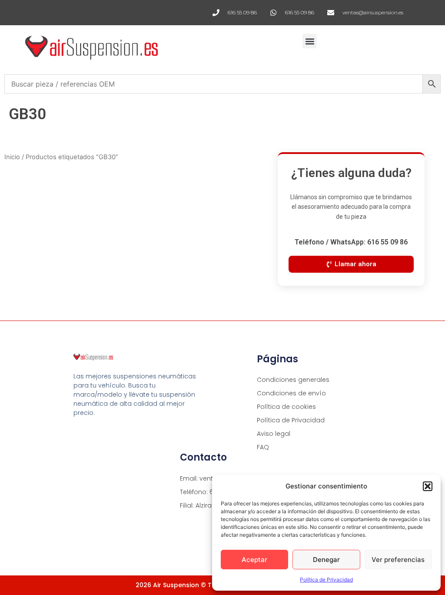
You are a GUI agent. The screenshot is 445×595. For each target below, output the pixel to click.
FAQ (263, 447)
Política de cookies (286, 406)
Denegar (326, 559)
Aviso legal (273, 433)
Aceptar (254, 559)
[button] (427, 486)
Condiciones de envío (291, 393)
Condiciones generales (293, 379)
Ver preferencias (398, 559)
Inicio (12, 157)
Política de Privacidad (326, 579)
